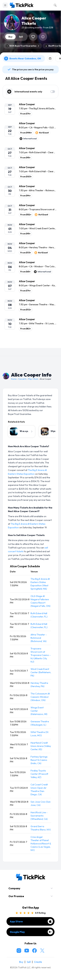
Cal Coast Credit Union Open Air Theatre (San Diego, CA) (39, 789)
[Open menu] (5, 5)
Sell (29, 961)
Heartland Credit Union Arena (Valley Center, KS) (41, 746)
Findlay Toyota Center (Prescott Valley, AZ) (39, 774)
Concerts (22, 379)
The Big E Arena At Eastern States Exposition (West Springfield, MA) (40, 583)
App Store (16, 921)
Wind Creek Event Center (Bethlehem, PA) (41, 672)
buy (10, 36)
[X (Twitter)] (42, 950)
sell (21, 36)
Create (38, 961)
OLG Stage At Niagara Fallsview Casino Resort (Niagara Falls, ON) (40, 601)
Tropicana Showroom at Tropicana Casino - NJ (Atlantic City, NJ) (41, 655)
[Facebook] (34, 950)
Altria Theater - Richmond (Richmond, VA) (39, 638)
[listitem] (30, 109)
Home (13, 379)
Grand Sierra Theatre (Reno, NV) (41, 828)
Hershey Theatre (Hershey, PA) (39, 684)
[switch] (52, 91)
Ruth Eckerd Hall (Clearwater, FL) (39, 615)
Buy (21, 961)
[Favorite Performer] (33, 37)
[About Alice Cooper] (43, 37)
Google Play (17, 932)
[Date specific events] (50, 58)
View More (30, 342)
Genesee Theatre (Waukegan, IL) (40, 723)
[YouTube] (26, 950)
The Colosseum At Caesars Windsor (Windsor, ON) (40, 697)
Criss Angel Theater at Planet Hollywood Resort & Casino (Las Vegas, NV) (41, 844)
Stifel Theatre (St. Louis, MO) (40, 734)
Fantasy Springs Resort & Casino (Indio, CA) (39, 760)
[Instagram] (18, 950)
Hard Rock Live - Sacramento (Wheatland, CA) (39, 815)
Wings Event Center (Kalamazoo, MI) (39, 711)
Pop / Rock (33, 379)
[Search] (54, 5)
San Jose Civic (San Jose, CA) (41, 803)
